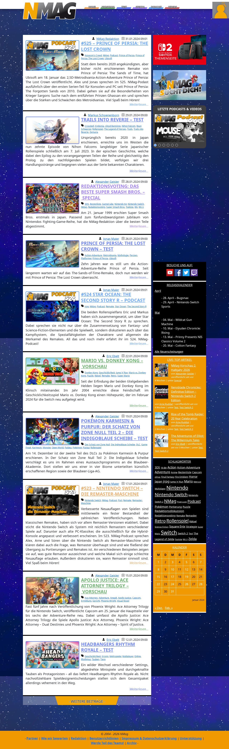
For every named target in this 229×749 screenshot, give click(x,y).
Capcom (136, 597)
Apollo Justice (124, 597)
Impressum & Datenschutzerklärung (149, 738)
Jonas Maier (111, 239)
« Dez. (159, 608)
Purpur (86, 447)
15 (158, 577)
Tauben (95, 659)
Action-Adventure (93, 255)
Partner (32, 738)
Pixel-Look (182, 501)
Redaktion (78, 738)
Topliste (129, 207)
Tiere (103, 659)
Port (120, 500)
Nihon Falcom (128, 126)
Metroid (197, 481)
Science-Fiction (162, 526)
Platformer (86, 258)
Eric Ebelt (113, 356)
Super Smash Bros (115, 207)
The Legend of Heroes (115, 129)
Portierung (175, 506)
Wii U (141, 207)
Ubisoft (108, 58)
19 (186, 577)
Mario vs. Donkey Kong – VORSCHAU (112, 363)
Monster (47, 447)
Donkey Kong (91, 372)
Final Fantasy (167, 476)
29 (158, 591)
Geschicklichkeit (107, 372)
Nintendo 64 (120, 203)
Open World (58, 447)
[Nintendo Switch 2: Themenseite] (179, 50)
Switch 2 (183, 533)
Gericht (96, 600)
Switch (169, 532)
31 (172, 591)
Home (92, 7)
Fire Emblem (181, 476)
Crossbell (89, 126)
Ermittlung (86, 600)
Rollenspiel (97, 129)
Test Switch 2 (186, 407)
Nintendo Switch (136, 203)
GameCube (107, 203)
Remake (110, 306)
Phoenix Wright (108, 600)
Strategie (191, 526)
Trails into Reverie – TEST (112, 119)
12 (186, 569)
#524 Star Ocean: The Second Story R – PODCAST (113, 297)
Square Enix (177, 526)
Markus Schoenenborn (103, 115)
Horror (193, 477)
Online (137, 656)
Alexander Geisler (107, 182)
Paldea (68, 447)
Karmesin (37, 447)
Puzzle (90, 375)
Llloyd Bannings (113, 126)
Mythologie (123, 255)
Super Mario (123, 375)
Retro (113, 375)
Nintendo (177, 487)
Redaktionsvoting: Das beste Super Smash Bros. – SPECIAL (113, 192)
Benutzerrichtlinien (104, 738)
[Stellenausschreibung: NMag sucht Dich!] (179, 85)
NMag (106, 55)
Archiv (132, 743)
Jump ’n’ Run (122, 372)
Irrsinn (105, 656)
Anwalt (113, 597)
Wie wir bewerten (54, 738)
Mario (188, 481)
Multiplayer (127, 656)
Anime (174, 472)
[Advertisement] (179, 207)
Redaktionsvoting (96, 207)
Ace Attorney (91, 597)
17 (172, 577)
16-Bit (164, 467)
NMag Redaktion (107, 39)
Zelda (192, 539)
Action (171, 467)
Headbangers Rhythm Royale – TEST (108, 647)
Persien (133, 255)
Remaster (191, 515)
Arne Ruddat (166, 404)
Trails (130, 129)
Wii (136, 207)
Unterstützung (191, 738)
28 (200, 584)
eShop (157, 477)
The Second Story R (136, 306)
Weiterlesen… (139, 104)
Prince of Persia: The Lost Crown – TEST (113, 246)
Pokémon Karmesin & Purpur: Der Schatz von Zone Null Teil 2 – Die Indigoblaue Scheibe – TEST (114, 429)
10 (172, 569)
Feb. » (169, 608)
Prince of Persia (127, 55)
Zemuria (94, 132)
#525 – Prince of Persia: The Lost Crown (114, 46)
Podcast (156, 7)
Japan (158, 481)
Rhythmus (86, 659)
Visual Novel (123, 600)
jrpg (87, 306)
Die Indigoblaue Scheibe (123, 444)
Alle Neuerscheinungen (169, 352)
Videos (172, 7)
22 (158, 584)
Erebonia (99, 126)
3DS (87, 203)
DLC (138, 444)
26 (186, 584)
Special (140, 7)
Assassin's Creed (93, 55)
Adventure (104, 597)
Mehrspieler (115, 656)
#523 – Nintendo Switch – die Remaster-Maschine (112, 491)
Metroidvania (109, 255)
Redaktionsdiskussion (169, 511)
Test (124, 7)
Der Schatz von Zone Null (97, 444)
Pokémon (77, 447)
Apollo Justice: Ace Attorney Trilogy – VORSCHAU (105, 585)
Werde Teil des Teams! (107, 743)
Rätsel (98, 375)
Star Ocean (120, 306)
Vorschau (108, 7)
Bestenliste (95, 203)
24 (172, 584)
